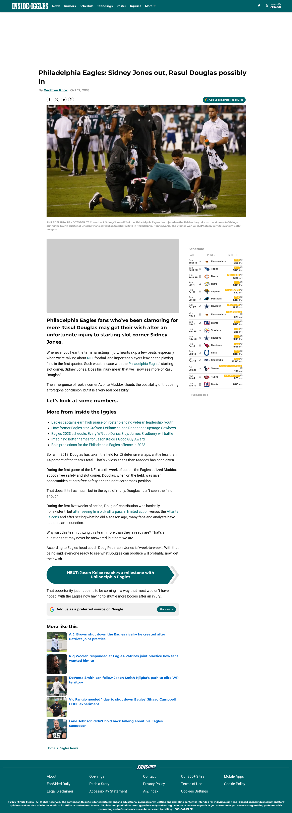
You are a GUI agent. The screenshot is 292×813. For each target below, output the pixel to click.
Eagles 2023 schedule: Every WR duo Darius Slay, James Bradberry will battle (112, 433)
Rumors (70, 6)
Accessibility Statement (108, 791)
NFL (90, 358)
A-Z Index (150, 791)
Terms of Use (191, 784)
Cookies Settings (194, 791)
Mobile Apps (234, 776)
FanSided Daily (58, 784)
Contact (149, 776)
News (56, 6)
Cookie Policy (234, 784)
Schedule (87, 6)
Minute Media (25, 801)
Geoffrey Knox (56, 90)
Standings (105, 6)
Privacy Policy (154, 784)
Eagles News (69, 748)
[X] (267, 5)
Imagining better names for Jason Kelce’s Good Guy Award (98, 439)
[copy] (71, 99)
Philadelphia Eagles (143, 364)
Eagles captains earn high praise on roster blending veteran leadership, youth (112, 422)
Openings (96, 776)
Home (51, 748)
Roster (121, 6)
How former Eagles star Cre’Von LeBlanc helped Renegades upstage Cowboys (113, 428)
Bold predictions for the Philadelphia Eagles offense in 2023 (98, 445)
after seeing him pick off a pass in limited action (111, 511)
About (51, 776)
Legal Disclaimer (60, 791)
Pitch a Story (99, 784)
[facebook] (259, 5)
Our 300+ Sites (192, 776)
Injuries (135, 6)
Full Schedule (199, 394)
